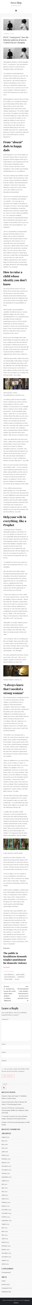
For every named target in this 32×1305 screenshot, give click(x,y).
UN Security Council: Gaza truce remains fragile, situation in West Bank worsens (14, 1117)
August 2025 (5, 1180)
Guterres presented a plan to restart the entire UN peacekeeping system (14, 1103)
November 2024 (6, 1213)
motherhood (21, 977)
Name (4, 1044)
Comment (5, 1019)
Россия (17, 979)
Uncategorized (8, 971)
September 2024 (7, 1220)
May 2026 (4, 1148)
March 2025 (5, 1199)
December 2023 (6, 1253)
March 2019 (5, 1264)
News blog (16, 2)
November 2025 (6, 1170)
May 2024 (4, 1235)
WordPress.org (6, 1292)
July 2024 (4, 1228)
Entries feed (5, 1284)
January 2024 (6, 1249)
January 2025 (5, 1206)
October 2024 (6, 1217)
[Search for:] (16, 1084)
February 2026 (6, 1159)
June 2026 (5, 1144)
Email (4, 1052)
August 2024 (5, 1224)
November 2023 (6, 1257)
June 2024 (5, 1231)
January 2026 (6, 1162)
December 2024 (6, 1209)
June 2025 (5, 1188)
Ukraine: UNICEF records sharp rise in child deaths (16, 1123)
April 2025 (5, 1195)
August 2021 (5, 1260)
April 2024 (5, 1238)
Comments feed (7, 1288)
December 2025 (6, 1166)
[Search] (4, 1087)
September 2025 (6, 1177)
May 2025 (4, 1191)
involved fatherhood (9, 977)
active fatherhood (9, 974)
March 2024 (5, 1242)
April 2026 (5, 1151)
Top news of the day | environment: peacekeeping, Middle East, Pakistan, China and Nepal (15, 1110)
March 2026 (5, 1155)
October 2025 (6, 1173)
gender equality (20, 974)
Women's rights (8, 979)
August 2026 (5, 1137)
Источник (6, 967)
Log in (3, 1281)
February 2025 (6, 1202)
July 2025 (4, 1184)
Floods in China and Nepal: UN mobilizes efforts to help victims (14, 1097)
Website (4, 1060)
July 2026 (4, 1141)
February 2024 (6, 1246)
